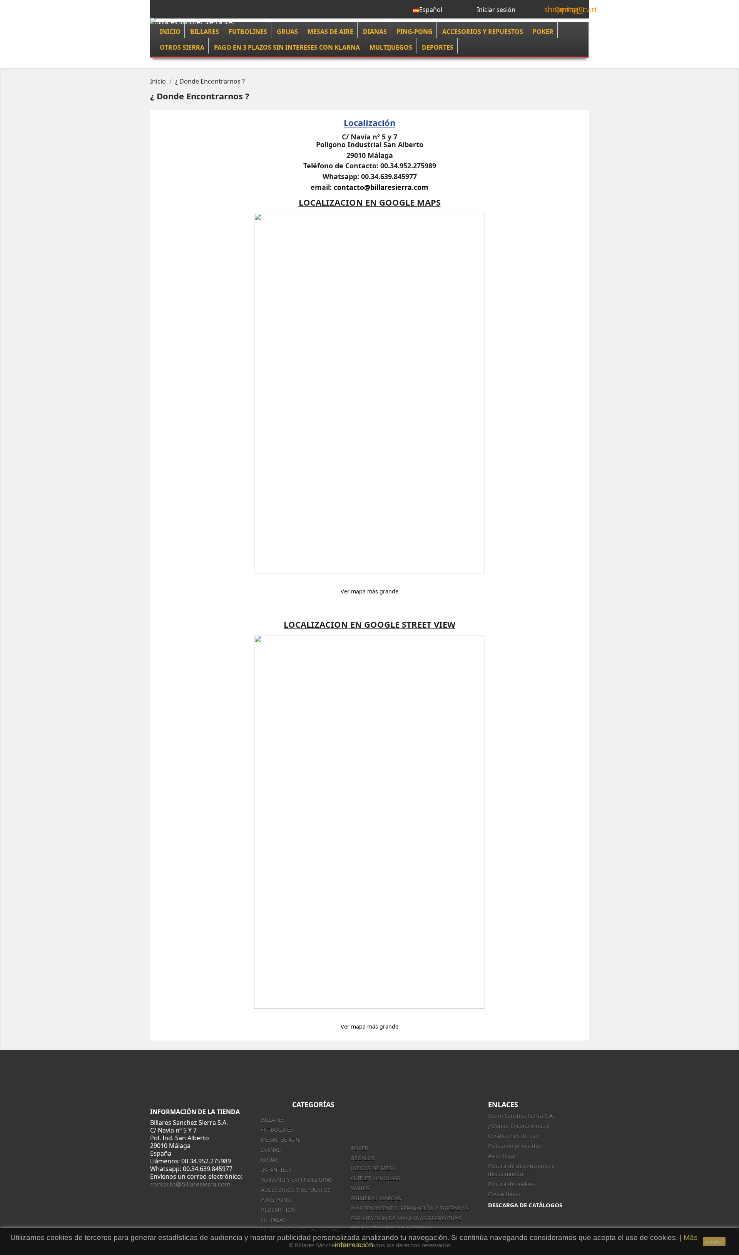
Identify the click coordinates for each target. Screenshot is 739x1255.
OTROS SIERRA (182, 47)
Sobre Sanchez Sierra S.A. (521, 1115)
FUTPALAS (273, 1219)
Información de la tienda (195, 1112)
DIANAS (375, 31)
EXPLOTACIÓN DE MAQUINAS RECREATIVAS (406, 1218)
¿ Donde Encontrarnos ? (518, 1125)
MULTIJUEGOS (391, 47)
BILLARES (204, 31)
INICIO (170, 31)
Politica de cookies (511, 1184)
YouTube (492, 1074)
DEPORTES (437, 47)
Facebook (458, 1074)
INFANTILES (276, 1169)
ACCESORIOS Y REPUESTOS (482, 31)
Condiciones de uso (513, 1135)
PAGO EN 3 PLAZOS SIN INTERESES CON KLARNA (287, 47)
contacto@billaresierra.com (381, 187)
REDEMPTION (278, 1209)
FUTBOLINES (248, 31)
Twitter (475, 1074)
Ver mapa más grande (369, 591)
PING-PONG (414, 31)
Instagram (509, 1074)
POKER (543, 31)
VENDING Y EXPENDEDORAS (297, 1179)
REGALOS (363, 1158)
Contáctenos (504, 1194)
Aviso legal (502, 1155)
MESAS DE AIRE (330, 31)
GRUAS (287, 31)
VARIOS (360, 1188)
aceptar (714, 1241)
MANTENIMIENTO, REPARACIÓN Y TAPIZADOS (410, 1208)
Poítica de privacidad (515, 1145)
